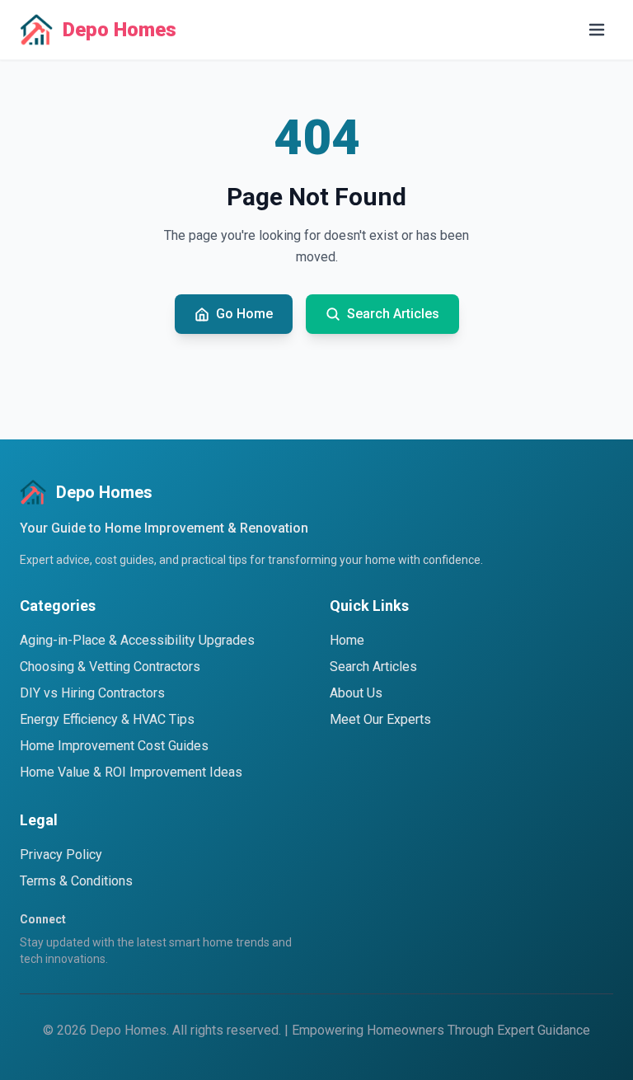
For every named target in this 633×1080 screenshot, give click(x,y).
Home (347, 640)
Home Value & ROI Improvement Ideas (131, 772)
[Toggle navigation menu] (596, 29)
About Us (356, 693)
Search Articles (373, 666)
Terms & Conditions (76, 881)
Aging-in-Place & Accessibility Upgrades (137, 640)
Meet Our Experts (380, 719)
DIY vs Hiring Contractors (92, 693)
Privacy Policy (61, 854)
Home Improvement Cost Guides (114, 746)
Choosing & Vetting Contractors (110, 666)
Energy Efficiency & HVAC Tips (107, 719)
